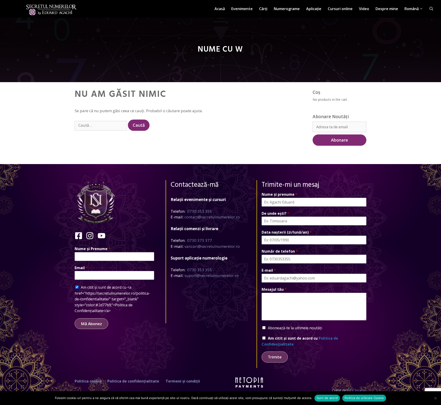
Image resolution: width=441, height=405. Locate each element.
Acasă (220, 8)
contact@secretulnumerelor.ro (212, 217)
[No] (435, 398)
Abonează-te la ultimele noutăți (295, 327)
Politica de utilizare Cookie (364, 398)
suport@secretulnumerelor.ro (211, 275)
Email (81, 267)
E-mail (269, 270)
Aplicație (313, 8)
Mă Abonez (91, 323)
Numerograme (287, 8)
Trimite (275, 357)
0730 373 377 (199, 240)
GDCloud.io (356, 390)
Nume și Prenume (92, 248)
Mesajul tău (274, 289)
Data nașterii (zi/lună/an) (287, 232)
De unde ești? (275, 213)
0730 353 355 (199, 211)
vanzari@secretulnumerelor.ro (212, 246)
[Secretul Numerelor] (51, 7)
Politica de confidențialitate (133, 381)
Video (364, 8)
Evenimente (242, 8)
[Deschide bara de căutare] (431, 8)
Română (411, 8)
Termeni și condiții (183, 381)
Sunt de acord (327, 398)
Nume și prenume (279, 194)
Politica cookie (88, 381)
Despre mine (387, 8)
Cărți (263, 8)
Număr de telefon (280, 251)
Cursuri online (340, 8)
